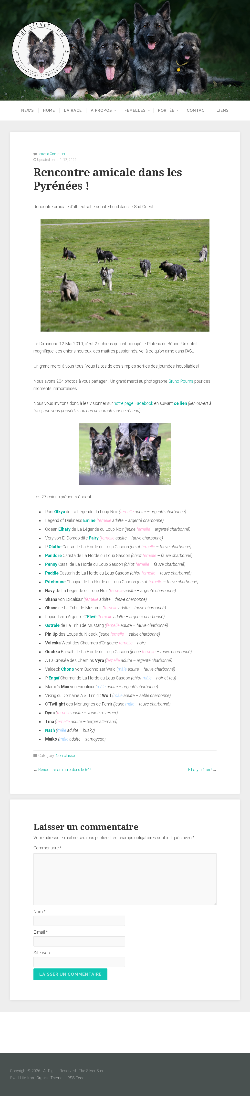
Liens (223, 110)
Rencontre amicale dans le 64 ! (64, 769)
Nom (39, 911)
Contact (197, 110)
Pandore (53, 555)
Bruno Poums (180, 381)
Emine (89, 520)
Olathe (55, 546)
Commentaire (47, 847)
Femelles (135, 110)
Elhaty (64, 529)
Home (49, 110)
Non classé (65, 755)
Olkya (59, 511)
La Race (73, 110)
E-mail (40, 932)
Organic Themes (50, 1078)
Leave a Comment (51, 154)
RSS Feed (75, 1078)
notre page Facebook (133, 403)
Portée (166, 110)
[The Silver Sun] (125, 50)
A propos (101, 110)
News (27, 110)
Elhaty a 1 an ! (200, 769)
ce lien (180, 403)
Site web (41, 952)
